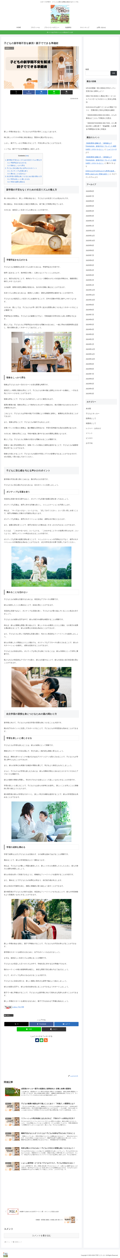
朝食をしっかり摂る (16, 165)
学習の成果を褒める (16, 182)
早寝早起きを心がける (16, 163)
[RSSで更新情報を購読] (46, 1040)
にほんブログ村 (18, 1007)
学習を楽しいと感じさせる (18, 179)
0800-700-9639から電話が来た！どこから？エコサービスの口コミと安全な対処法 (101, 99)
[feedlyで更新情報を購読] (41, 1040)
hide (27, 156)
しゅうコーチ (112, 149)
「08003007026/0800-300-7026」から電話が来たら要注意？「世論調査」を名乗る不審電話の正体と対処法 (101, 126)
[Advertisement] (41, 114)
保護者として (9, 1015)
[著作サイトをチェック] (37, 1040)
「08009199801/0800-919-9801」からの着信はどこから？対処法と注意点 (101, 116)
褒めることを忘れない (16, 174)
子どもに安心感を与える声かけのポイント (21, 168)
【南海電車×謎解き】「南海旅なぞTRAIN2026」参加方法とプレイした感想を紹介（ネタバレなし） (101, 146)
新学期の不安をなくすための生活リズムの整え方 (23, 160)
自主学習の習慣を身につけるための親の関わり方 (23, 176)
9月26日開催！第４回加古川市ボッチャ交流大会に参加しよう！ (101, 89)
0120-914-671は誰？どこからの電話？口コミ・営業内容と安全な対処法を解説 (101, 108)
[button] (67, 92)
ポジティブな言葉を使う (17, 171)
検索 (87, 69)
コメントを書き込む (41, 1235)
